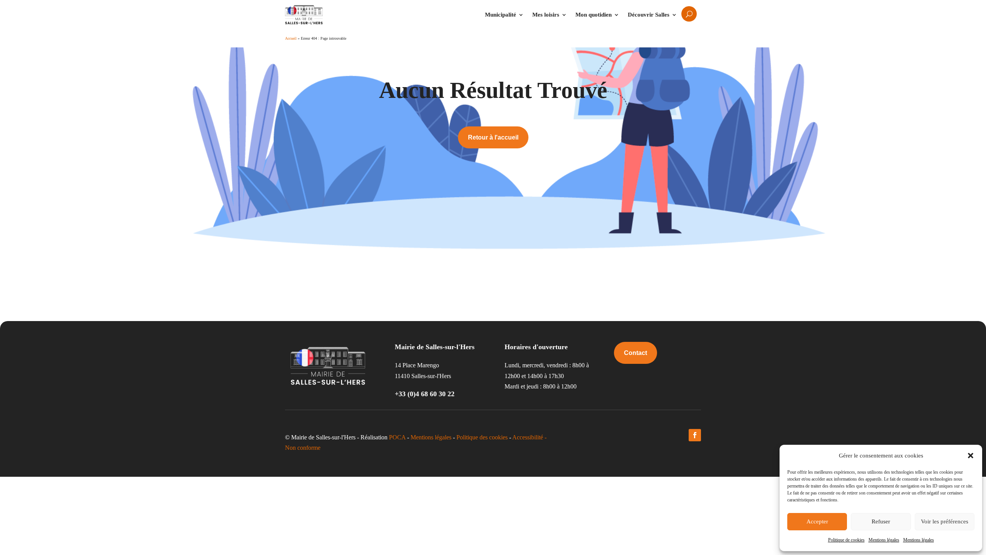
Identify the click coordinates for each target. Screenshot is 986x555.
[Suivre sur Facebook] (695, 435)
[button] (970, 455)
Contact (635, 353)
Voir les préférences (944, 521)
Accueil (291, 38)
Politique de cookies (846, 540)
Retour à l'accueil (493, 137)
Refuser (881, 521)
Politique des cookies (482, 437)
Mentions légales (884, 540)
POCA (397, 437)
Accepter (817, 521)
